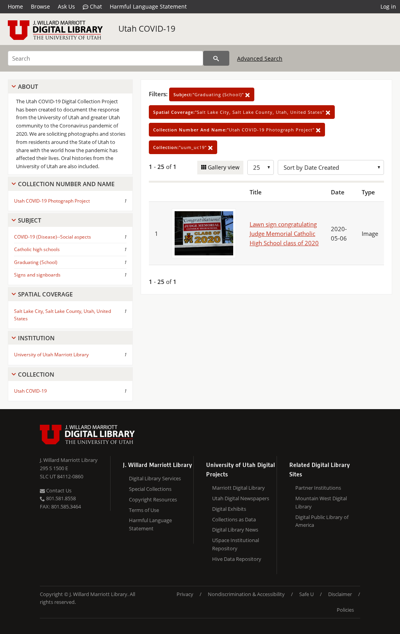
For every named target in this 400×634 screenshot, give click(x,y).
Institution (36, 338)
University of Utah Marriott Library (51, 354)
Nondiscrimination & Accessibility (246, 594)
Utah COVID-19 (146, 28)
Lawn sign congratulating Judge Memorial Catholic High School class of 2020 (284, 233)
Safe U (306, 594)
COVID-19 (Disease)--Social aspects (52, 236)
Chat (95, 6)
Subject (29, 220)
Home (15, 6)
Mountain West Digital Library (321, 502)
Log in (388, 6)
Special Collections (150, 488)
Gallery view (222, 167)
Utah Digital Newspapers (240, 498)
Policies (345, 609)
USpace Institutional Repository (235, 544)
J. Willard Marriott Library (69, 459)
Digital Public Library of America (321, 521)
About (28, 86)
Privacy (185, 594)
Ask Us (66, 6)
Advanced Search (259, 58)
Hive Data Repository (236, 558)
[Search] (216, 58)
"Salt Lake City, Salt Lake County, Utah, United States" (239, 112)
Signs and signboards (37, 274)
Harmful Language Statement (148, 6)
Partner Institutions (318, 487)
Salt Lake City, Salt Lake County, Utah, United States (62, 315)
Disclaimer (340, 594)
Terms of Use (144, 510)
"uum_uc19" (180, 147)
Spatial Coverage (45, 294)
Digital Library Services (155, 478)
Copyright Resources (153, 499)
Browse (40, 6)
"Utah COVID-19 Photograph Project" (234, 130)
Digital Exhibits (229, 508)
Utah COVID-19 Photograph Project (52, 201)
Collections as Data (234, 519)
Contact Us (58, 490)
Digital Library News (235, 529)
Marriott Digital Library (238, 487)
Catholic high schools (37, 249)
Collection (36, 374)
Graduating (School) (35, 262)
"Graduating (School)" (209, 94)
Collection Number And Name (66, 184)
